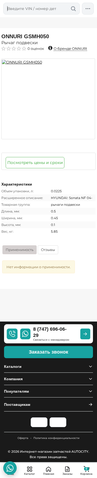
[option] (48, 98)
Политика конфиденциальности (56, 438)
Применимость (19, 249)
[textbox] (41, 9)
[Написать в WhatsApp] (10, 468)
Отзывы (48, 249)
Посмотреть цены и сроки (35, 162)
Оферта (23, 438)
